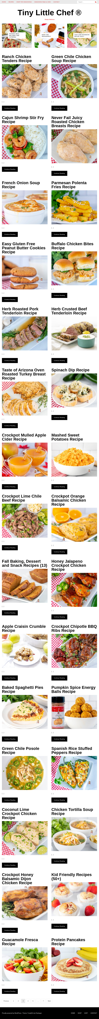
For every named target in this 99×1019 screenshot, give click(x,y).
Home (4, 2)
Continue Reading (9, 108)
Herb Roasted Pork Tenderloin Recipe (20, 311)
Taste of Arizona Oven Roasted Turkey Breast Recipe (24, 374)
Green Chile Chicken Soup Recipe (71, 58)
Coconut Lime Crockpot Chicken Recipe (19, 813)
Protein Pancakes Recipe (68, 941)
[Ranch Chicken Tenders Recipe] (25, 97)
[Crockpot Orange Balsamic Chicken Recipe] (74, 541)
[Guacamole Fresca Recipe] (25, 981)
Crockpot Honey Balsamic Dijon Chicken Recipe (17, 878)
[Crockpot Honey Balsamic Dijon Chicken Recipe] (25, 919)
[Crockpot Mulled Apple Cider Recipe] (25, 476)
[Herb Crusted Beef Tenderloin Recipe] (74, 350)
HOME (73, 1013)
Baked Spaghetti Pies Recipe (22, 689)
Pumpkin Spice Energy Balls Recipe (73, 689)
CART (86, 1013)
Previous (6, 1001)
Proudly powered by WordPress (11, 1013)
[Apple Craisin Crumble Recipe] (25, 667)
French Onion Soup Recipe (21, 185)
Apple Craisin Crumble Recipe (24, 628)
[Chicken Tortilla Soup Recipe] (74, 850)
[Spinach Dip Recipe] (74, 407)
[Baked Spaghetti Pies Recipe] (25, 728)
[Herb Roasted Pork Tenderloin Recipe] (25, 350)
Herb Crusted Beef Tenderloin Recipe (69, 311)
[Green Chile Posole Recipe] (25, 789)
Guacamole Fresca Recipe (20, 941)
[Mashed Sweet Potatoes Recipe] (74, 476)
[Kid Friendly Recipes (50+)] (74, 915)
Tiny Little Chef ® (49, 12)
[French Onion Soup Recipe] (25, 224)
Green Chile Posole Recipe (20, 750)
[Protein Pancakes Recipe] (74, 981)
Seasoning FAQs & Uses (42, 2)
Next (49, 1001)
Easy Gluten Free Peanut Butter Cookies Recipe (23, 248)
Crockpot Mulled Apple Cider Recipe (24, 437)
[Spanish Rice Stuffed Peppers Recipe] (74, 789)
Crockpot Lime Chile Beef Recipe (21, 498)
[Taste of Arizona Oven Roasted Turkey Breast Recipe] (25, 415)
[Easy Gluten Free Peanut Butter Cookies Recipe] (25, 289)
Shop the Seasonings (24, 2)
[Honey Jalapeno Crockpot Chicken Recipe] (74, 606)
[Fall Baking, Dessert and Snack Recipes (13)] (25, 602)
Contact (56, 2)
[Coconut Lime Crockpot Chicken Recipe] (25, 854)
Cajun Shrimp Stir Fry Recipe (23, 119)
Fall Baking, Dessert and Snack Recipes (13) (24, 563)
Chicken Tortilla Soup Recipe (72, 811)
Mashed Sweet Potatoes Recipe (67, 437)
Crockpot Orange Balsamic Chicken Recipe (68, 500)
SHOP (80, 1013)
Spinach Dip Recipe (70, 370)
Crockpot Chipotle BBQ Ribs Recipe (74, 628)
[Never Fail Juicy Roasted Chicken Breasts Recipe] (74, 163)
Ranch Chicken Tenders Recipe (17, 58)
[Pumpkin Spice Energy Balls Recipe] (74, 728)
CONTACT (94, 1013)
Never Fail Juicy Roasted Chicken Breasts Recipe (67, 121)
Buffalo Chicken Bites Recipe (72, 246)
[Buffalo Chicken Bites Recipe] (74, 285)
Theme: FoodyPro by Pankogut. (32, 1013)
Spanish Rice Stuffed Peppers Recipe (71, 750)
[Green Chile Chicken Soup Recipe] (74, 97)
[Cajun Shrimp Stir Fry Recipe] (25, 158)
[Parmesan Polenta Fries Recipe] (74, 224)
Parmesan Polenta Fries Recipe (69, 185)
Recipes (11, 2)
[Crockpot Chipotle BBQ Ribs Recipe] (74, 667)
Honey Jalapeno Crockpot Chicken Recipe (68, 565)
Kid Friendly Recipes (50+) (71, 876)
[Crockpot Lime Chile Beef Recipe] (25, 537)
